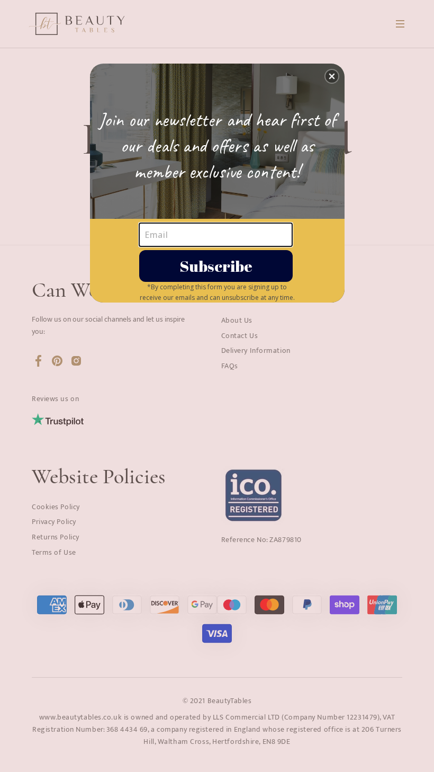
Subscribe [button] (215, 265)
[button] (332, 76)
